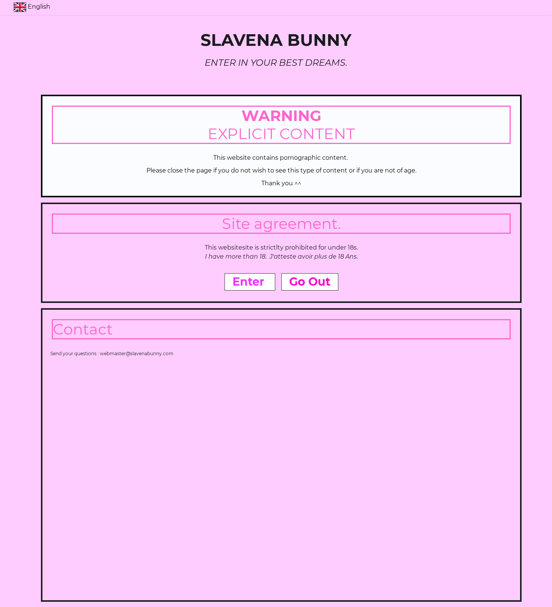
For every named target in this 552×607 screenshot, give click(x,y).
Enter (249, 282)
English (40, 6)
